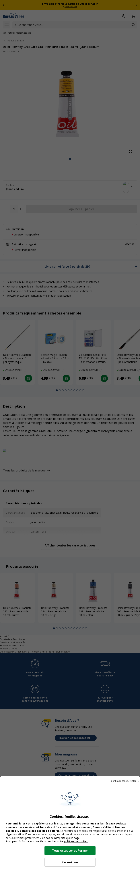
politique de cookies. (76, 841)
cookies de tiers (47, 830)
